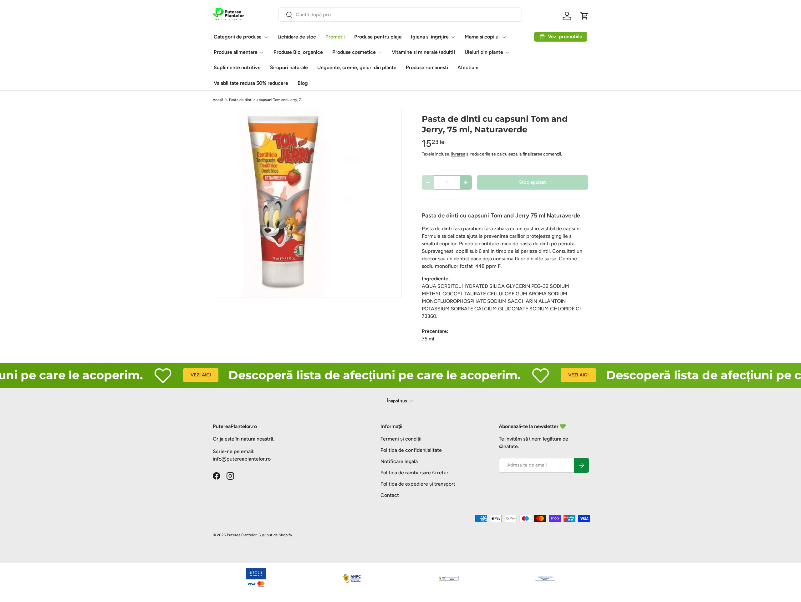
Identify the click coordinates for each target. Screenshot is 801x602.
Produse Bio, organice (298, 52)
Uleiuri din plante (484, 52)
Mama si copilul (482, 37)
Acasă (218, 100)
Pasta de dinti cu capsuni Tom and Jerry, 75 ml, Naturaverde (266, 100)
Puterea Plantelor (242, 535)
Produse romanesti (427, 67)
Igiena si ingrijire (430, 37)
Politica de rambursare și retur (414, 473)
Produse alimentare (236, 52)
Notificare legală (399, 461)
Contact (389, 495)
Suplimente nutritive (237, 67)
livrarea (458, 154)
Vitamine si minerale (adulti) (423, 52)
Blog (303, 83)
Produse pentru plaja (377, 37)
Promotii (335, 37)
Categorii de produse (238, 37)
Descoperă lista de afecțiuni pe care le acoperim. (359, 375)
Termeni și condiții (400, 439)
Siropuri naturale (289, 67)
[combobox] (400, 14)
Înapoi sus (397, 401)
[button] (584, 16)
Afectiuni (467, 67)
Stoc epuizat (532, 182)
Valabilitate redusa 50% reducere (251, 83)
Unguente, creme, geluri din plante (356, 67)
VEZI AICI (185, 375)
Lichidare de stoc (297, 37)
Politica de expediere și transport (417, 484)
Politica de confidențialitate (411, 450)
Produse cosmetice (354, 52)
